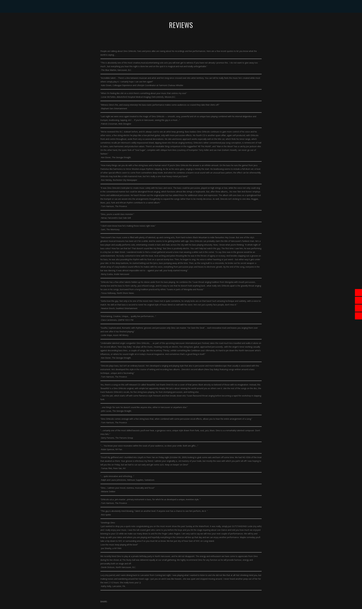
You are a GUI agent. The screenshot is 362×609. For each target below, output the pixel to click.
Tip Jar (205, 19)
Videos (171, 19)
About (137, 19)
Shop (194, 19)
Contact (217, 19)
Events (149, 19)
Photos (183, 19)
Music (160, 19)
